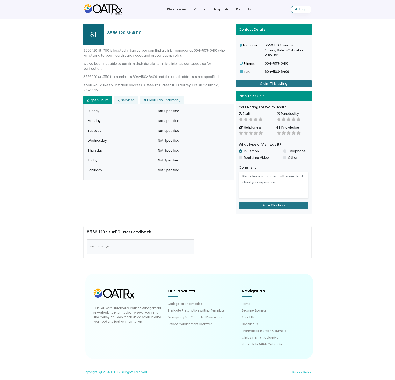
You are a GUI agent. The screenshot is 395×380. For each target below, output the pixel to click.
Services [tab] (127, 100)
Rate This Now (273, 205)
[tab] (274, 96)
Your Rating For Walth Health (263, 107)
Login (302, 9)
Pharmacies (177, 9)
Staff (246, 113)
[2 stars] (246, 119)
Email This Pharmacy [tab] (163, 100)
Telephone (297, 151)
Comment (247, 167)
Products (243, 9)
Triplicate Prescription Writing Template (196, 310)
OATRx (115, 372)
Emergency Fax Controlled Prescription (195, 317)
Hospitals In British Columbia (262, 344)
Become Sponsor (254, 310)
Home (246, 304)
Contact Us (250, 324)
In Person (251, 151)
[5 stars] (261, 119)
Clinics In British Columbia (260, 338)
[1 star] (241, 119)
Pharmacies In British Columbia (264, 331)
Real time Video (256, 157)
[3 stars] (251, 119)
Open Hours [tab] (99, 100)
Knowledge (289, 127)
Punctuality (289, 113)
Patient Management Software (190, 324)
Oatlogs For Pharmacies (185, 304)
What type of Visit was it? (260, 144)
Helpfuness (252, 127)
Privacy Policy (302, 372)
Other (293, 157)
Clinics (199, 9)
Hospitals (221, 9)
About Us (248, 317)
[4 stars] (256, 119)
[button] (274, 96)
